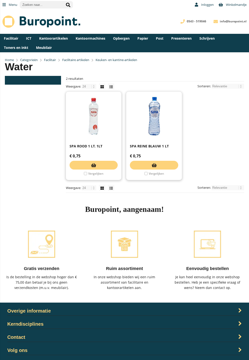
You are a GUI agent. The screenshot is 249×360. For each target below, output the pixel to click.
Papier (142, 38)
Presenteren (181, 38)
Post (159, 38)
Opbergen (121, 38)
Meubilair (44, 47)
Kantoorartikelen (53, 38)
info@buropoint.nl (233, 21)
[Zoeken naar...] (68, 5)
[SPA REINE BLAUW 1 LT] (153, 116)
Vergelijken (95, 173)
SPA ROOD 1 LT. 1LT (86, 146)
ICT (28, 38)
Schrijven (207, 38)
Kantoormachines (90, 38)
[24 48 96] (89, 86)
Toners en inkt (16, 47)
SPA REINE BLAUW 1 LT (149, 146)
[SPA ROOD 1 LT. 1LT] (93, 116)
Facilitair (11, 38)
